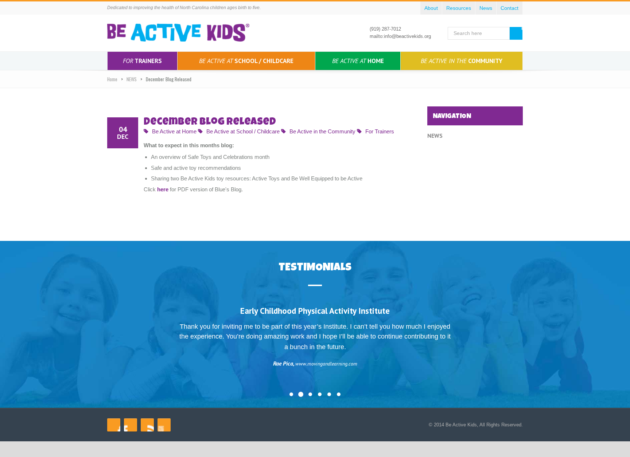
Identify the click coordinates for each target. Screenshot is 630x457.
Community (461, 61)
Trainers (142, 61)
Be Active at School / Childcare (243, 131)
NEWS (132, 79)
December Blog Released (210, 122)
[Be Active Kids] (178, 33)
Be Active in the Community (322, 131)
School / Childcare (246, 61)
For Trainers (379, 131)
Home (358, 61)
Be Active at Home (174, 131)
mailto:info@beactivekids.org (400, 36)
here (162, 189)
